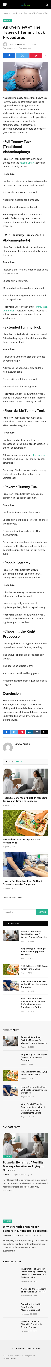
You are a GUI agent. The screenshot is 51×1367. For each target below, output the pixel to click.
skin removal (38, 455)
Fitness (7, 1221)
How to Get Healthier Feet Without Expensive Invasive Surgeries (34, 984)
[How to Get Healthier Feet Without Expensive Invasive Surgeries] (25, 864)
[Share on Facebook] (9, 55)
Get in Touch (18, 1349)
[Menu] (5, 4)
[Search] (46, 4)
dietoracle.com (9, 1358)
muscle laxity (27, 162)
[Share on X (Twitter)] (22, 55)
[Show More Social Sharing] (45, 55)
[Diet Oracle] (25, 4)
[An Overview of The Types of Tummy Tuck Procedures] (25, 76)
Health (7, 20)
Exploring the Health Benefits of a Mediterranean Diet (31, 1307)
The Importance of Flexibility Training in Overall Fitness (31, 1324)
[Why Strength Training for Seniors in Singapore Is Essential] (11, 952)
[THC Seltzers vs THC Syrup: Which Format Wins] (25, 823)
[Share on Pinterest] (35, 55)
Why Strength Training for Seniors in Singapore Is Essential (34, 952)
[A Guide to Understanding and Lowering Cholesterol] (10, 1292)
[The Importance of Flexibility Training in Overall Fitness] (10, 1325)
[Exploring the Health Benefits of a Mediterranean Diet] (10, 1308)
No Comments (11, 48)
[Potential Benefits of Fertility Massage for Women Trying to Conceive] (25, 781)
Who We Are (33, 1349)
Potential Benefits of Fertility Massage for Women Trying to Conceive (34, 934)
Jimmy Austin (16, 44)
